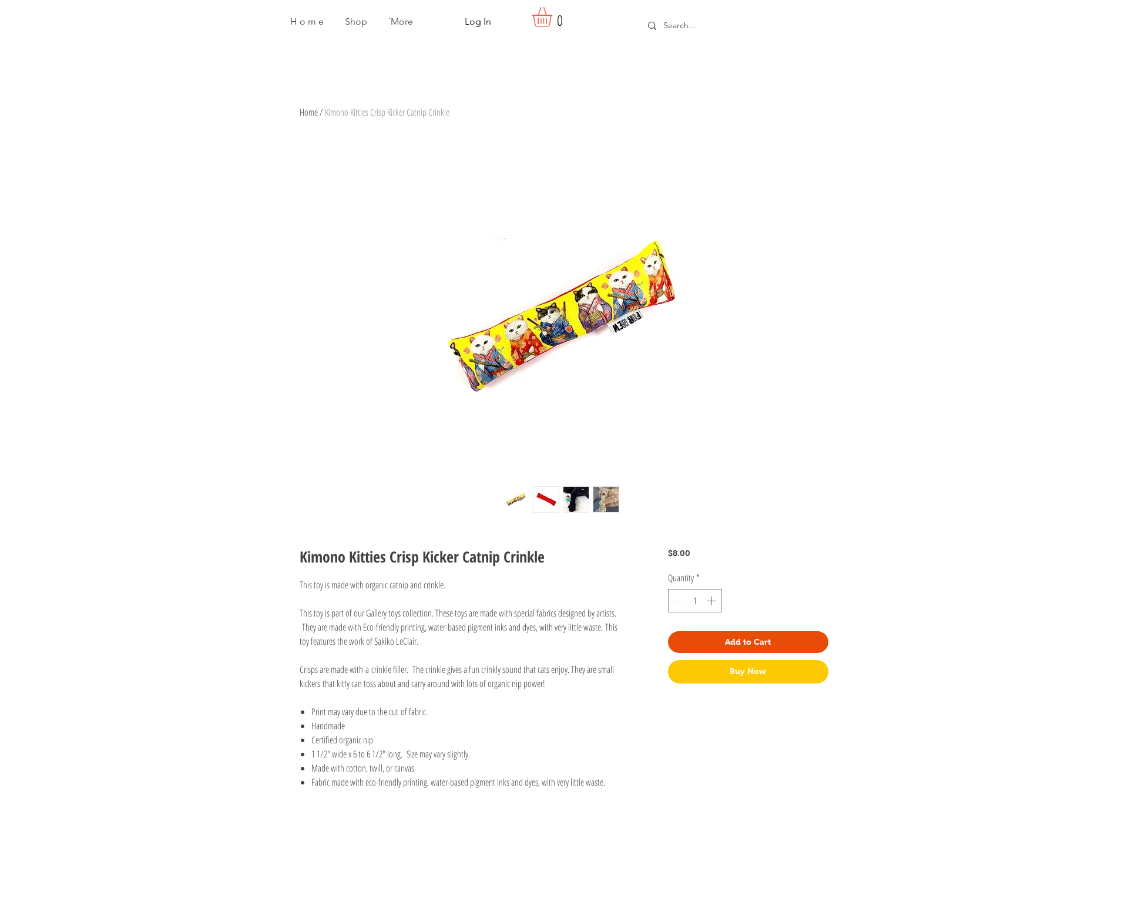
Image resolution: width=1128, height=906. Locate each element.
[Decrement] (678, 601)
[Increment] (712, 601)
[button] (356, 21)
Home (309, 112)
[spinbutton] (695, 601)
